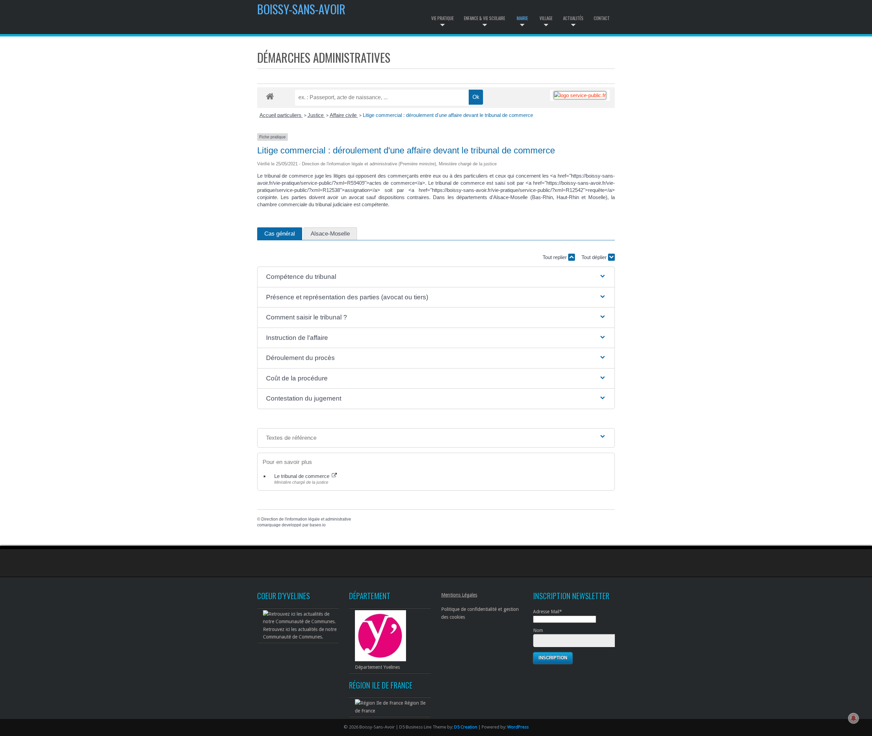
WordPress (518, 727)
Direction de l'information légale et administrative (306, 519)
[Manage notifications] (853, 718)
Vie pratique (442, 18)
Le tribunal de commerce (302, 476)
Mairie (522, 18)
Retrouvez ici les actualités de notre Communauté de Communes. (300, 633)
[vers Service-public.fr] (580, 95)
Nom (538, 630)
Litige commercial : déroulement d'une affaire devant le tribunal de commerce (448, 115)
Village (546, 18)
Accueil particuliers (281, 115)
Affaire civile (344, 115)
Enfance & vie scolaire (484, 18)
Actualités (573, 18)
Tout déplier (594, 257)
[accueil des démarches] (270, 96)
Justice (316, 115)
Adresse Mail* (547, 611)
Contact (602, 18)
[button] (436, 277)
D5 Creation (465, 727)
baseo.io (318, 525)
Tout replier (555, 257)
